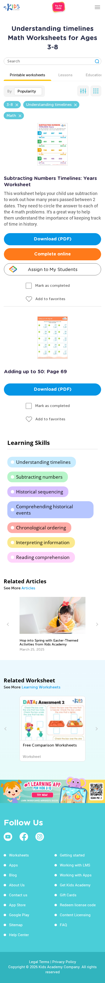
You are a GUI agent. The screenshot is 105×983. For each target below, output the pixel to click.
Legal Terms (39, 961)
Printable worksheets (27, 74)
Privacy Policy (64, 961)
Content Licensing (75, 914)
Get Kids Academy (75, 884)
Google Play (19, 914)
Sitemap (16, 924)
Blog (13, 875)
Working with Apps (76, 875)
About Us (17, 884)
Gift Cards (68, 894)
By (9, 91)
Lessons (65, 74)
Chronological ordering (41, 528)
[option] (52, 624)
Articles (28, 588)
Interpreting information (43, 542)
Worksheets (19, 855)
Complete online (52, 254)
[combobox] (28, 91)
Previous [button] (8, 624)
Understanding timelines (43, 462)
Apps (13, 865)
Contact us (18, 894)
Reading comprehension (43, 557)
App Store (17, 904)
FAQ (63, 924)
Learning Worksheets (40, 687)
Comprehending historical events (44, 509)
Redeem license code (78, 904)
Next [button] (96, 624)
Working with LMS (75, 865)
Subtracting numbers (39, 477)
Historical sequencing (39, 492)
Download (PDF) (53, 239)
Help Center (19, 934)
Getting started (72, 855)
